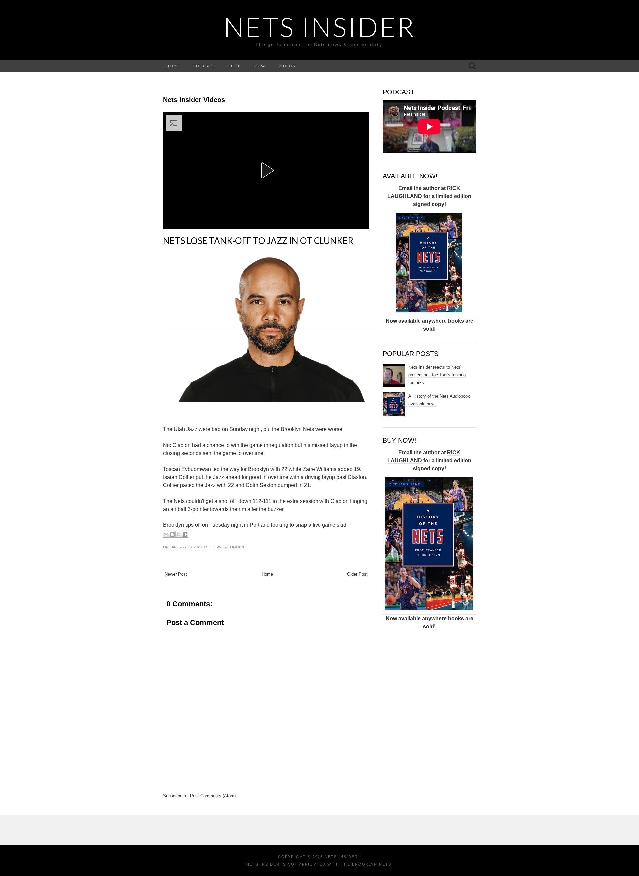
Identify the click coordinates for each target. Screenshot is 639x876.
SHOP (234, 66)
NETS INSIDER (320, 27)
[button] (266, 170)
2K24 (259, 66)
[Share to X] (178, 534)
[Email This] (166, 534)
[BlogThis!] (172, 534)
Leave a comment (229, 547)
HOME (173, 66)
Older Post (357, 574)
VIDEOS (286, 66)
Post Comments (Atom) (213, 795)
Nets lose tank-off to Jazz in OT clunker (258, 240)
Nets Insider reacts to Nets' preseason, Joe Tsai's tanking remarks (437, 375)
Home (267, 574)
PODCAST (204, 66)
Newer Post (176, 574)
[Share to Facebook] (185, 534)
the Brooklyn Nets (365, 864)
